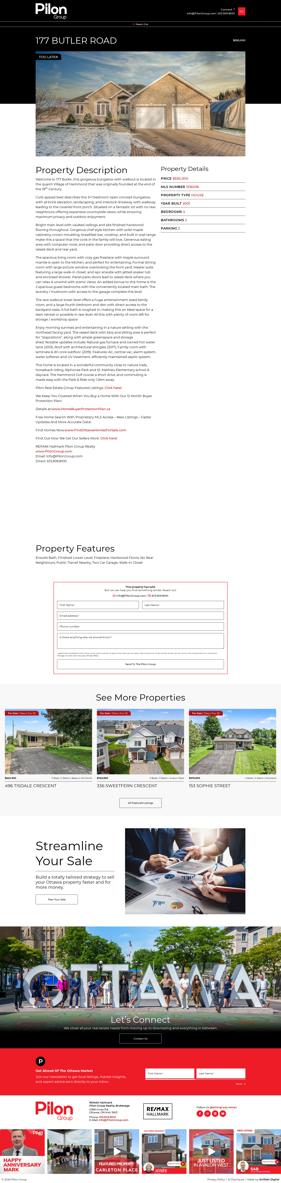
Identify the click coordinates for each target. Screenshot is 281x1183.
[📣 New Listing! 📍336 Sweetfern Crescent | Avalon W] (211, 1151)
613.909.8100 (160, 595)
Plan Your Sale (57, 899)
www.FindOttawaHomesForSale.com (95, 430)
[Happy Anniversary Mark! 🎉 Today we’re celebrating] (22, 1151)
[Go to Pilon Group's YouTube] (223, 1113)
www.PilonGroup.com (54, 451)
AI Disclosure (236, 1179)
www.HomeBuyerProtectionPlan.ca (81, 409)
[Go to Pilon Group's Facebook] (200, 1113)
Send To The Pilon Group (140, 664)
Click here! (113, 388)
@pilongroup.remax (223, 1107)
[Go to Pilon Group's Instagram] (207, 1113)
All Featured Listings (140, 802)
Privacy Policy (93, 655)
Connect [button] (227, 9)
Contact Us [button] (140, 1038)
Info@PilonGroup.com (131, 595)
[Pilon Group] (51, 11)
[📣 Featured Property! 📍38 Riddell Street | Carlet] (116, 1151)
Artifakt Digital (269, 1179)
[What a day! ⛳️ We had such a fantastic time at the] (69, 1151)
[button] (241, 11)
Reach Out (142, 24)
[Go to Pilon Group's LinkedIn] (215, 1113)
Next (239, 1083)
